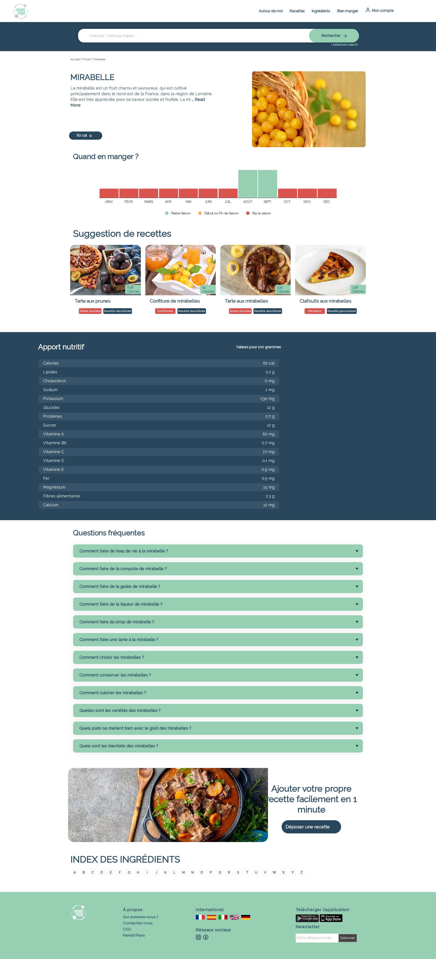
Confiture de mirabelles (175, 301)
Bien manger (347, 11)
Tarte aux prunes (92, 301)
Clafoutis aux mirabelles (325, 301)
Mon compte (382, 10)
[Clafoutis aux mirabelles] (330, 270)
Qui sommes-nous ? (141, 917)
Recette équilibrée (117, 311)
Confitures (165, 311)
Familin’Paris (134, 935)
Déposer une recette (308, 827)
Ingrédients (321, 11)
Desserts (314, 311)
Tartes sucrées (90, 311)
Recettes (297, 11)
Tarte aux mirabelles (246, 301)
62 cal (82, 135)
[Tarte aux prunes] (105, 270)
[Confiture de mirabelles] (180, 270)
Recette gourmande (341, 311)
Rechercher (331, 35)
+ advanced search (344, 44)
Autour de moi (271, 11)
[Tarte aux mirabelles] (255, 270)
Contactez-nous (138, 923)
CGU (127, 929)
